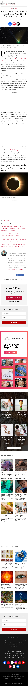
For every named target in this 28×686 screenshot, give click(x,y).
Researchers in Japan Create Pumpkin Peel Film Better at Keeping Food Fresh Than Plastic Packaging (7, 566)
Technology (7, 657)
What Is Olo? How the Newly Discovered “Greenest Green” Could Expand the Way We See (7, 496)
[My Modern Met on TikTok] (10, 666)
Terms (15, 680)
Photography (18, 651)
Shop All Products (14, 448)
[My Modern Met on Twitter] (12, 662)
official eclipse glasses (15, 150)
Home (11, 8)
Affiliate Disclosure (18, 678)
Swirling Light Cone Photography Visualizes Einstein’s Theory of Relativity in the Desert (21, 607)
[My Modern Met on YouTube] (23, 662)
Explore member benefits (14, 301)
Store (23, 657)
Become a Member (14, 298)
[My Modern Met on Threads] (14, 666)
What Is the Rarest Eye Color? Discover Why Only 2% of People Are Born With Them (21, 586)
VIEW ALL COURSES (10, 352)
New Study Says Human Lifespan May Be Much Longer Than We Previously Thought (7, 518)
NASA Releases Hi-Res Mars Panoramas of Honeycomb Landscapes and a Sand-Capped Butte (21, 475)
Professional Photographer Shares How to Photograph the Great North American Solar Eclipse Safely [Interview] (13, 228)
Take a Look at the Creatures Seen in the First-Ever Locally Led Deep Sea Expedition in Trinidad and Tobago (7, 475)
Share (20, 275)
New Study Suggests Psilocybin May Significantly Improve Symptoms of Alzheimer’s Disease (20, 566)
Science (16, 8)
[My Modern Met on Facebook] (4, 662)
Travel (13, 657)
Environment (15, 655)
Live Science (6, 220)
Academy (18, 657)
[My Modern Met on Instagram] (15, 662)
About (4, 676)
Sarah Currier (11, 20)
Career (16, 653)
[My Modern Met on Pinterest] (8, 662)
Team (15, 676)
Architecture (7, 653)
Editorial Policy (9, 676)
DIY (13, 653)
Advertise (11, 678)
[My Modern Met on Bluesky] (17, 666)
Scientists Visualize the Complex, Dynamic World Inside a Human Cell (7, 606)
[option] (7, 376)
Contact (6, 678)
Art (8, 651)
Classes (8, 655)
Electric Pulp (20, 683)
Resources (22, 653)
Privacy (11, 680)
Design (12, 651)
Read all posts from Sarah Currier (15, 269)
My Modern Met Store (9, 397)
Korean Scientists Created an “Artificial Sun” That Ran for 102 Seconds (7, 586)
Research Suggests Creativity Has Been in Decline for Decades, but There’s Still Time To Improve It (21, 518)
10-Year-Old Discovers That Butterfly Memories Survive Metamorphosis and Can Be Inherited (21, 496)
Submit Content (20, 676)
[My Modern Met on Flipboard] (19, 662)
